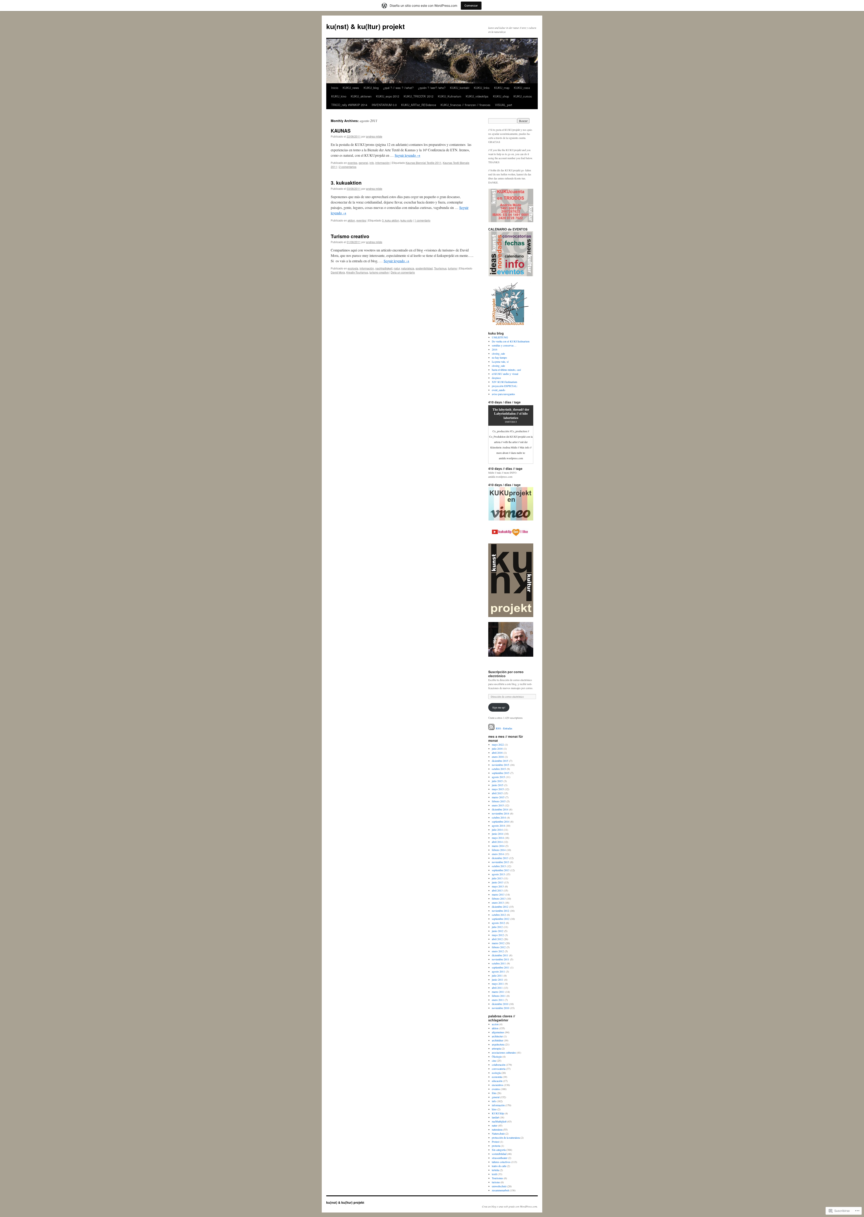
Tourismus (440, 268)
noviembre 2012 (500, 910)
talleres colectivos (501, 1162)
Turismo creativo (350, 236)
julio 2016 (497, 748)
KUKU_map (501, 88)
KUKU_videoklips (477, 96)
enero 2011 (498, 1000)
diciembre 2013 (500, 858)
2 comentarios (347, 167)
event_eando (498, 390)
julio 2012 (497, 927)
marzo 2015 (498, 797)
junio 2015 (497, 785)
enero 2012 (498, 951)
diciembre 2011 (500, 955)
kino (494, 1109)
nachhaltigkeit (383, 268)
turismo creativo (379, 272)
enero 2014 (498, 854)
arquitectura (498, 1044)
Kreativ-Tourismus (357, 272)
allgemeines (498, 1032)
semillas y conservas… (504, 345)
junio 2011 (497, 979)
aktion (351, 220)
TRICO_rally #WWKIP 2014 (349, 105)
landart (495, 1117)
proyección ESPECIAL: (505, 386)
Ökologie (497, 1056)
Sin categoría (499, 1149)
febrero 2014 (499, 850)
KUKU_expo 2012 (387, 96)
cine (494, 1060)
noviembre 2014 (500, 813)
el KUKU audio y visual (505, 374)
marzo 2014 (498, 846)
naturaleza (407, 268)
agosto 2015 (498, 777)
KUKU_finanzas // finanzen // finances (465, 105)
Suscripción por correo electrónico (506, 674)
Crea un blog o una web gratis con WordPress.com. (510, 1206)
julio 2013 (497, 878)
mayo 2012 (498, 935)
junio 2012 (497, 931)
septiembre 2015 (500, 773)
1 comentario (422, 220)
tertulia (495, 1170)
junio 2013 (497, 882)
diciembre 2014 (500, 809)
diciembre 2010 (500, 1004)
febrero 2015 (499, 801)
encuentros (497, 1085)
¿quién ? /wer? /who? (432, 88)
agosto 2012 (498, 923)
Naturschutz (498, 1133)
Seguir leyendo (407, 155)
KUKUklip (498, 1113)
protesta (496, 1145)
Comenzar (471, 5)
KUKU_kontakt (459, 88)
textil (494, 1174)
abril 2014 (497, 842)
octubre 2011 (499, 963)
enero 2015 (498, 805)
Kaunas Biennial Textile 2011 (423, 163)
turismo (452, 268)
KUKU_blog (371, 88)
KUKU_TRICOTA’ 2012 (418, 96)
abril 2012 (497, 939)
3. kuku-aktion (390, 220)
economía (497, 1077)
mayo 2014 (498, 837)
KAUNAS (341, 130)
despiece (496, 378)
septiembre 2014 (500, 821)
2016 (494, 349)
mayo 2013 (498, 886)
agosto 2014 (498, 825)
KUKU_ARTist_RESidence (418, 105)
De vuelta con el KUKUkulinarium (510, 341)
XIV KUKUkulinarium (504, 382)
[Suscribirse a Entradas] (491, 728)
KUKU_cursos (522, 96)
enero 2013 (498, 902)
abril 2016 (497, 752)
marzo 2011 (498, 991)
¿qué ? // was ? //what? (398, 88)
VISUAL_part (503, 105)
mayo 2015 (498, 789)
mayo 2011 (498, 983)
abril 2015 (497, 793)
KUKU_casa (522, 88)
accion (495, 1024)
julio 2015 (497, 781)
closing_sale (498, 353)
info (371, 163)
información (382, 163)
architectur (497, 1036)
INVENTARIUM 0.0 (384, 105)
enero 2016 (498, 756)
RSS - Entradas (504, 728)
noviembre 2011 (500, 959)
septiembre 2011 (500, 967)
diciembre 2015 (500, 760)
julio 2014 (497, 829)
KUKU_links (482, 88)
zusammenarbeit (500, 1190)
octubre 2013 (499, 866)
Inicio (334, 88)
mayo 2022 (498, 744)
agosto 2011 (498, 971)
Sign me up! (498, 707)
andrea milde (374, 136)
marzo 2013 (498, 894)
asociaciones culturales (504, 1052)
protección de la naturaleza (506, 1137)
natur (397, 268)
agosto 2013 (498, 874)
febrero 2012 (499, 947)
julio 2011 (497, 975)
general (363, 163)
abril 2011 (497, 987)
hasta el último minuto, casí (506, 369)
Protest (495, 1141)
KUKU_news (351, 88)
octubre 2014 (499, 817)
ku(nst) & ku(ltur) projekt (365, 26)
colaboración (498, 1064)
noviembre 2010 (500, 1008)
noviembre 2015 (500, 765)
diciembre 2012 (500, 906)
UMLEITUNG (500, 337)
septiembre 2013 (500, 870)
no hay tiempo (499, 357)
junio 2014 (497, 833)
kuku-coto (406, 220)
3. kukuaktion (346, 182)
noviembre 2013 (500, 862)
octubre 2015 (499, 769)
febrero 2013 (499, 898)
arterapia (496, 1048)
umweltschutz (499, 1186)
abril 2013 (497, 890)
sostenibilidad (424, 268)
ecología (353, 268)
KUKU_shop (501, 96)
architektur (497, 1040)
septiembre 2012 (500, 919)
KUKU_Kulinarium (449, 96)
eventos (352, 163)
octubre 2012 (499, 914)
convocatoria (498, 1068)
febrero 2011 (499, 996)
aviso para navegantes (503, 394)
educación (497, 1081)
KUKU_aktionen (361, 96)
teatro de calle (499, 1166)
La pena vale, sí (500, 361)
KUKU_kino (338, 96)
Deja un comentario (403, 272)
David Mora (338, 272)
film (494, 1093)
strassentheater (499, 1158)
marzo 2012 (498, 943)
